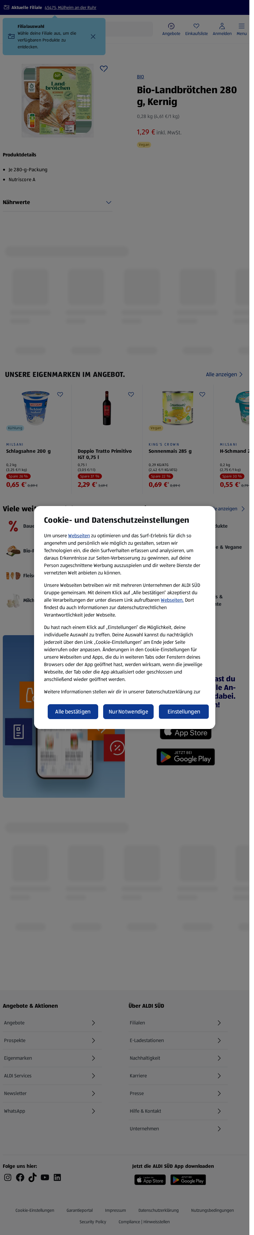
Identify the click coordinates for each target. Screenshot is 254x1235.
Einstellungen (184, 712)
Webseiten (79, 535)
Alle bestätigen (72, 712)
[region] (124, 617)
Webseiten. (172, 600)
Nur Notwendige (128, 712)
